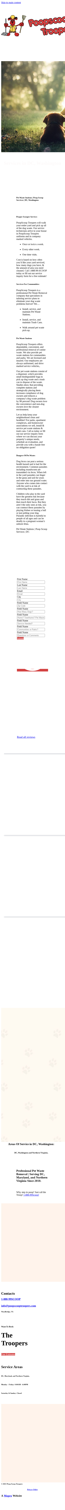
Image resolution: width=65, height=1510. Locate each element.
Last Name (22, 585)
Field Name (22, 603)
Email (20, 591)
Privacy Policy (32, 1489)
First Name (22, 579)
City (19, 597)
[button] (8, 1354)
